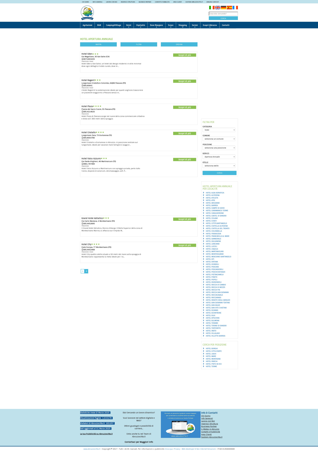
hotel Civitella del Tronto (217, 228)
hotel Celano (212, 218)
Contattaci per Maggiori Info (139, 442)
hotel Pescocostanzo (215, 272)
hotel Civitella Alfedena (217, 226)
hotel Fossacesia (213, 234)
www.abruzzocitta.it (91, 449)
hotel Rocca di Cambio (216, 285)
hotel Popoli (211, 280)
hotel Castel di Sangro (216, 216)
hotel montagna (213, 359)
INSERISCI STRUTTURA (128, 2)
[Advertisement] (152, 12)
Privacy (177, 449)
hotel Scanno (212, 310)
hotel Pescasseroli (214, 269)
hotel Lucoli (211, 246)
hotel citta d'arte (214, 351)
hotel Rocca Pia (213, 290)
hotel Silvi (210, 315)
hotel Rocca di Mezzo (215, 287)
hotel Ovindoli (212, 264)
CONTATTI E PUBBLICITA (162, 2)
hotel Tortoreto (213, 328)
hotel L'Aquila (212, 249)
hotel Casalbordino (215, 213)
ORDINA (179, 44)
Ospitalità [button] (140, 25)
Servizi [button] (195, 25)
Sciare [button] (170, 25)
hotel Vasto (211, 331)
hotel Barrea (212, 205)
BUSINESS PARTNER (145, 2)
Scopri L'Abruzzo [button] (210, 25)
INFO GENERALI (97, 2)
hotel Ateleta (212, 198)
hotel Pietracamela (214, 275)
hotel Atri (210, 200)
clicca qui (168, 449)
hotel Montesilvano (215, 254)
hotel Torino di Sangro (216, 326)
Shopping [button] (183, 25)
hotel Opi (210, 259)
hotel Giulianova (213, 241)
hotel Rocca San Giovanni (217, 292)
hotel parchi (211, 361)
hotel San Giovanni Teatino (218, 303)
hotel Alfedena (212, 195)
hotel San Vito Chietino (216, 308)
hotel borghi (212, 349)
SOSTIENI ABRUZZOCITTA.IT (194, 2)
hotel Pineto (211, 277)
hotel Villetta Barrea (215, 336)
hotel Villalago (213, 333)
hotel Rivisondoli (213, 282)
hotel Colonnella (214, 231)
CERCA (223, 18)
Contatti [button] (225, 25)
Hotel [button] (128, 25)
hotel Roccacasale (214, 295)
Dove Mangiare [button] (156, 25)
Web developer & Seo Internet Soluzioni (199, 449)
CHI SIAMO (85, 2)
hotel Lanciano (212, 244)
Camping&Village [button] (113, 25)
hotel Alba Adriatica (215, 193)
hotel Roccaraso (213, 298)
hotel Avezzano (213, 203)
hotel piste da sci (214, 364)
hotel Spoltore (212, 318)
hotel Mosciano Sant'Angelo (218, 257)
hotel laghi (211, 354)
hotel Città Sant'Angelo (216, 223)
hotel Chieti (211, 221)
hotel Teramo (212, 323)
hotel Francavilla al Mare (217, 236)
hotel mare (211, 356)
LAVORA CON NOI (111, 2)
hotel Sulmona (212, 321)
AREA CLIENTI (177, 2)
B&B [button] (99, 25)
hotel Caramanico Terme (217, 210)
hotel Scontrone (213, 313)
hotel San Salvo (213, 305)
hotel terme (211, 366)
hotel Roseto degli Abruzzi (218, 300)
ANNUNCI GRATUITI (212, 2)
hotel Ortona (212, 262)
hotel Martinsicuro (215, 251)
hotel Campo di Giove (215, 208)
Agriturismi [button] (87, 25)
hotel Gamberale (213, 239)
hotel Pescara (212, 267)
